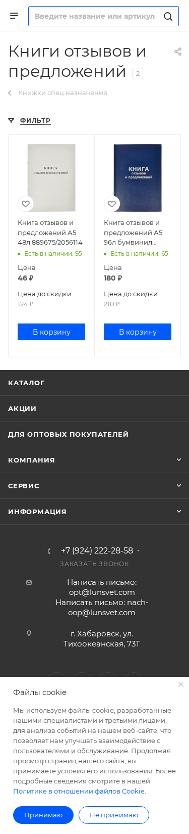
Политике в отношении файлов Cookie (79, 791)
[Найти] (166, 16)
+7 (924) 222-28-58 (97, 551)
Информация (37, 511)
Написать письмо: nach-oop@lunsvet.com (102, 607)
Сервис (23, 486)
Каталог (26, 383)
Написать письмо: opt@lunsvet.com (102, 587)
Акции (22, 408)
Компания (31, 460)
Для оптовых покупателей (68, 434)
